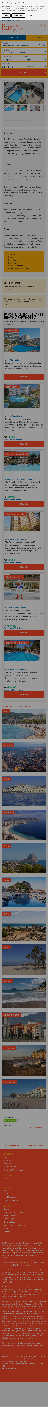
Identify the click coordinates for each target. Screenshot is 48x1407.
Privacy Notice (12, 10)
